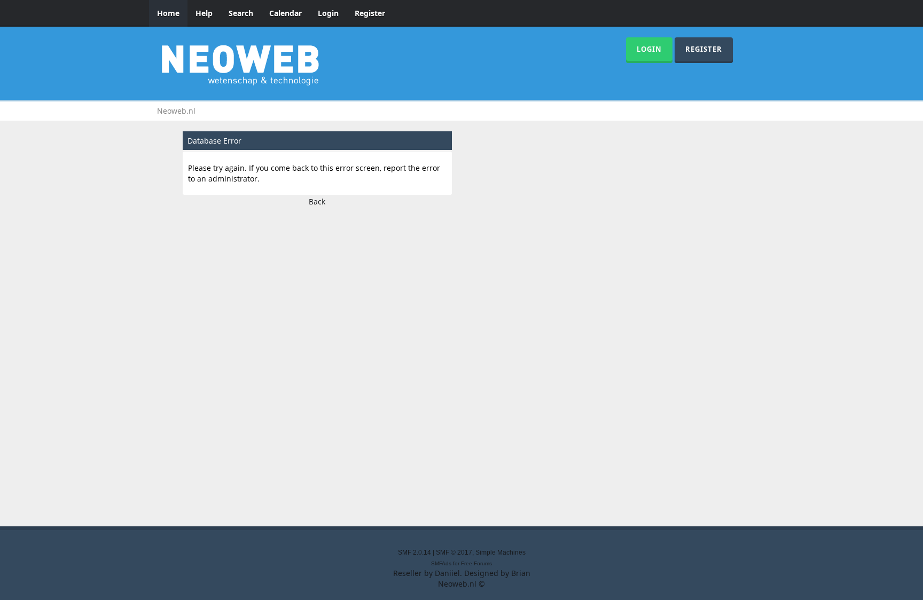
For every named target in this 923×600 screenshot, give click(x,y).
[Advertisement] (461, 363)
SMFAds (441, 563)
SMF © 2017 (454, 552)
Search (241, 13)
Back (317, 201)
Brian (520, 573)
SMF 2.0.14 (414, 552)
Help (204, 13)
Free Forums (476, 563)
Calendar (285, 13)
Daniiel (447, 573)
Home (168, 13)
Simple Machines (500, 552)
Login (328, 13)
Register (370, 13)
